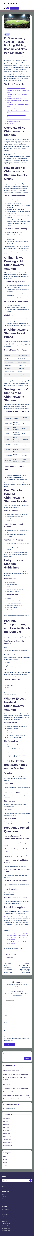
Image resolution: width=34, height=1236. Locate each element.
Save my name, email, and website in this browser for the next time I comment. (16, 1039)
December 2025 (7, 1142)
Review (5, 1162)
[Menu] (21, 8)
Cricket (7, 34)
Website (6, 1030)
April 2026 (6, 1130)
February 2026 (7, 1136)
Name (6, 1015)
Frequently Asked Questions (13, 121)
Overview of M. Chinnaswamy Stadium (16, 88)
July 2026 (5, 1121)
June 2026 (6, 1124)
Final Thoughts (10, 123)
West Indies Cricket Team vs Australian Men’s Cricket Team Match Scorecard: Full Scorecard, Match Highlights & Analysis (16, 1097)
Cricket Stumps (10, 3)
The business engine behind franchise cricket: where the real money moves (16, 1069)
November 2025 (7, 1145)
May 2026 (6, 1127)
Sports (5, 1165)
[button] (14, 8)
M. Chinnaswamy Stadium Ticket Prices (16, 98)
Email (6, 1023)
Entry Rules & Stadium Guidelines (15, 108)
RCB (5, 917)
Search (6, 1054)
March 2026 (6, 1133)
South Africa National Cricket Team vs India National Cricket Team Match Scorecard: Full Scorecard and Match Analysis (15, 1090)
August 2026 (6, 1118)
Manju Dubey (11, 954)
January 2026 (7, 1139)
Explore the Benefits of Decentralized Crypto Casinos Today (15, 1083)
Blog (4, 1156)
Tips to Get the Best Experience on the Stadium (18, 119)
